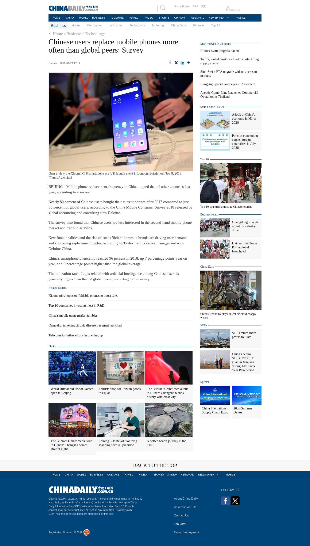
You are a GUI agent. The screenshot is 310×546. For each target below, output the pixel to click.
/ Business (73, 33)
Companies (94, 25)
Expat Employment (186, 532)
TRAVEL (133, 17)
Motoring (158, 25)
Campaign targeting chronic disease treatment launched (85, 325)
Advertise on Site (185, 507)
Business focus (209, 214)
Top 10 (215, 25)
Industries (116, 25)
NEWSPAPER (216, 17)
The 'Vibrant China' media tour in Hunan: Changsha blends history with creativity (167, 393)
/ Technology (94, 33)
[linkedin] (182, 63)
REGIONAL (197, 17)
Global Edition (182, 6)
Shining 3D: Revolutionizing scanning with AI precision (118, 443)
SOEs (203, 325)
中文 (203, 6)
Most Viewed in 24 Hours (215, 43)
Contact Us (181, 515)
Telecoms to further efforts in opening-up (76, 335)
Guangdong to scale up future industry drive (245, 226)
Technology (137, 25)
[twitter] (176, 63)
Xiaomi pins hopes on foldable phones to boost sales (83, 295)
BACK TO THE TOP (155, 465)
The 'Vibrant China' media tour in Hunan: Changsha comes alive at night (71, 445)
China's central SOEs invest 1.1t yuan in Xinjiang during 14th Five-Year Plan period (243, 362)
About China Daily (186, 498)
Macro (75, 25)
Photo (52, 346)
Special (204, 381)
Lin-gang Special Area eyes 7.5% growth (227, 84)
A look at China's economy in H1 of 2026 (244, 118)
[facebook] (170, 62)
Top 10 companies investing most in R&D (77, 305)
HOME (56, 17)
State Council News (212, 106)
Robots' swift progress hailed (219, 51)
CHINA (70, 17)
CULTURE (118, 17)
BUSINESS (98, 17)
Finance (198, 25)
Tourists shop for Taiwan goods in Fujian (120, 391)
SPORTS (164, 17)
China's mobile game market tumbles (73, 315)
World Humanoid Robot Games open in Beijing (72, 391)
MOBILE (240, 17)
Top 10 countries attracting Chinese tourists (226, 206)
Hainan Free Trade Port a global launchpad (244, 247)
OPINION (179, 17)
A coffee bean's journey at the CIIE (166, 443)
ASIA (195, 6)
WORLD (84, 17)
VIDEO (149, 17)
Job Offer (180, 524)
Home (58, 33)
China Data (178, 25)
